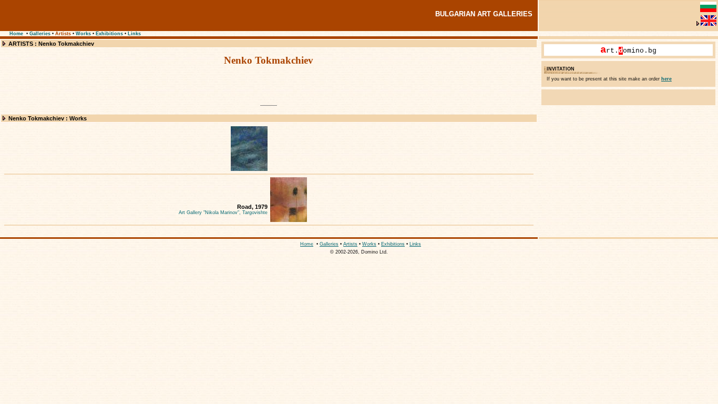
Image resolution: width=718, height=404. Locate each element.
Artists (63, 33)
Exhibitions (109, 33)
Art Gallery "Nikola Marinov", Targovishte (223, 212)
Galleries (39, 33)
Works (83, 33)
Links (134, 33)
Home (16, 33)
